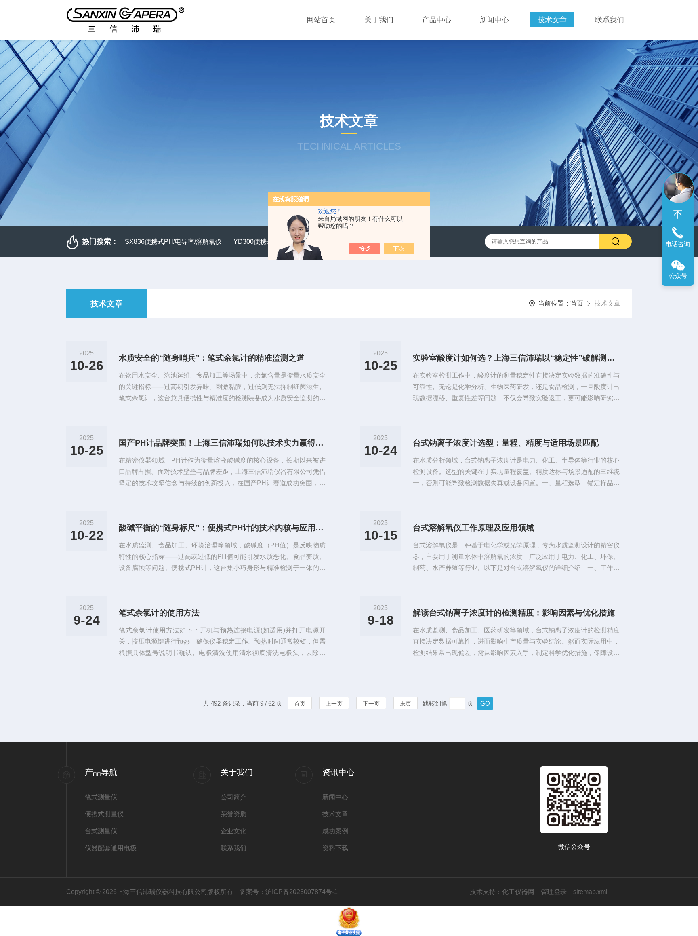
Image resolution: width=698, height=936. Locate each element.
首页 (576, 303)
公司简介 (233, 797)
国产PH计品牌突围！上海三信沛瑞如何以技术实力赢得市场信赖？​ (222, 442)
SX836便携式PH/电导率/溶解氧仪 (173, 241)
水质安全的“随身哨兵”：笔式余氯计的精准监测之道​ (212, 357)
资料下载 (335, 848)
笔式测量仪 (101, 797)
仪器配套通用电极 (111, 848)
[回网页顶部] (677, 214)
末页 (405, 703)
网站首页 (321, 20)
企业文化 (233, 831)
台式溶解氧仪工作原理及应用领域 (473, 527)
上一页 (334, 703)
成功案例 (335, 831)
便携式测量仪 (104, 814)
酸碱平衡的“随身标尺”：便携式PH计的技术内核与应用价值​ (222, 527)
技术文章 (552, 20)
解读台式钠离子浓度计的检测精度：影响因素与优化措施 (514, 612)
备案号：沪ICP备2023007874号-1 (289, 891)
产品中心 (436, 20)
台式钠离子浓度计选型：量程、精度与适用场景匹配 (506, 442)
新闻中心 (494, 20)
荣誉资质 (233, 814)
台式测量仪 (101, 831)
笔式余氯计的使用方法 (159, 612)
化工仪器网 (518, 891)
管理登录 (554, 891)
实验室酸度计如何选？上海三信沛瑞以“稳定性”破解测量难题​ (516, 357)
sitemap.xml (590, 891)
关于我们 (378, 20)
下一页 (371, 703)
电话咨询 (678, 244)
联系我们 (609, 20)
